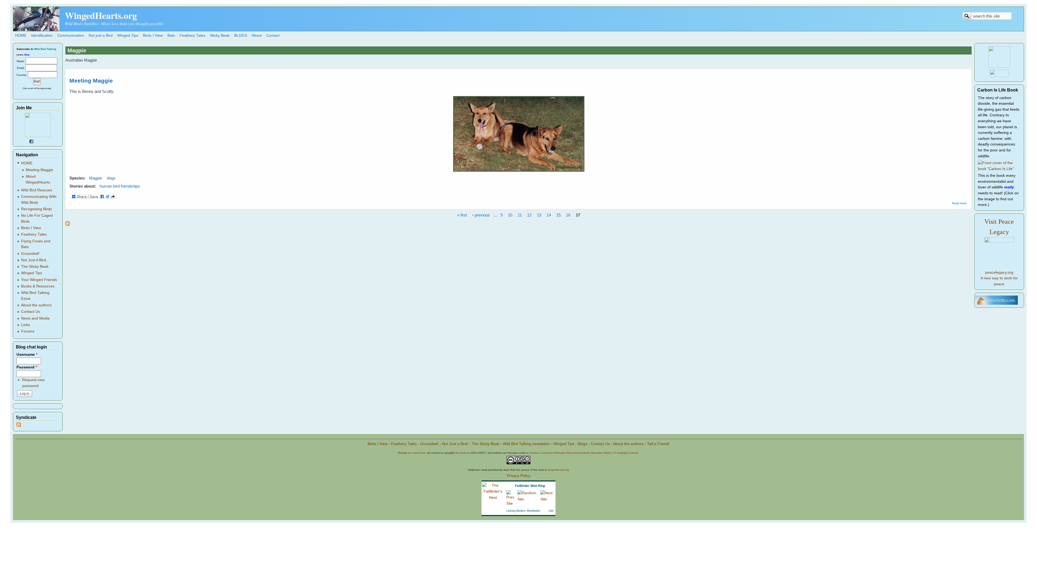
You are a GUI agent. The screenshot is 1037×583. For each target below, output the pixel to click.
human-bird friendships (120, 186)
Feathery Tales (192, 35)
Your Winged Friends (39, 280)
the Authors (463, 452)
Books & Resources (38, 286)
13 (539, 215)
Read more (959, 203)
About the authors (36, 305)
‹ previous (481, 215)
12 (529, 215)
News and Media (35, 318)
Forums (27, 331)
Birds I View (153, 35)
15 (558, 215)
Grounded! (30, 254)
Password (26, 367)
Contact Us (30, 312)
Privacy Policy (518, 476)
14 (549, 215)
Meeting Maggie (91, 80)
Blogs (582, 444)
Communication (70, 35)
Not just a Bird (101, 35)
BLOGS (240, 35)
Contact (273, 35)
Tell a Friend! (658, 444)
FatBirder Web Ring (530, 486)
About (257, 35)
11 (520, 215)
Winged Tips (127, 35)
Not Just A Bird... (35, 260)
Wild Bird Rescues (36, 190)
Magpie (95, 178)
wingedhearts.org (558, 469)
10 (510, 215)
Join (551, 510)
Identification (42, 35)
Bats (171, 35)
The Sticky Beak (35, 267)
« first (462, 215)
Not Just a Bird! (455, 444)
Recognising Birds (36, 209)
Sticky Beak (220, 35)
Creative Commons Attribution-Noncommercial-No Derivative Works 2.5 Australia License (583, 452)
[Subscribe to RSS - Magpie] (67, 224)
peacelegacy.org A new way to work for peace (999, 278)
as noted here (416, 452)
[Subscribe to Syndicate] (18, 425)
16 (568, 215)
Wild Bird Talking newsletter (526, 444)
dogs (111, 178)
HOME (20, 35)
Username (26, 354)
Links (25, 325)
